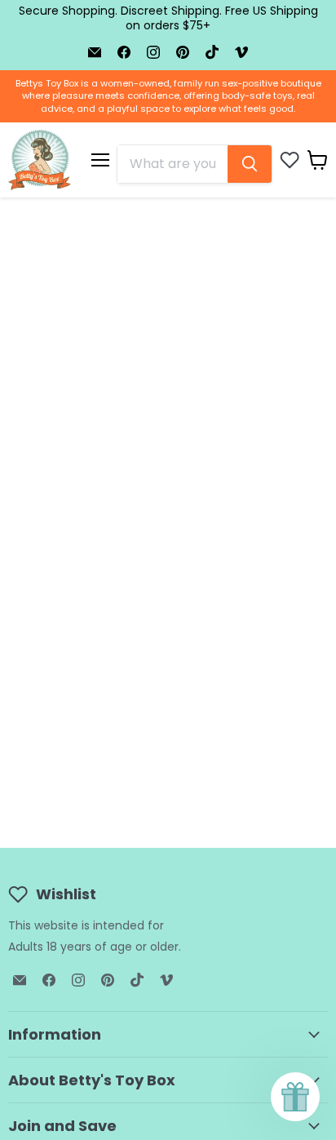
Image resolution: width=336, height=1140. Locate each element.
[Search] (250, 164)
